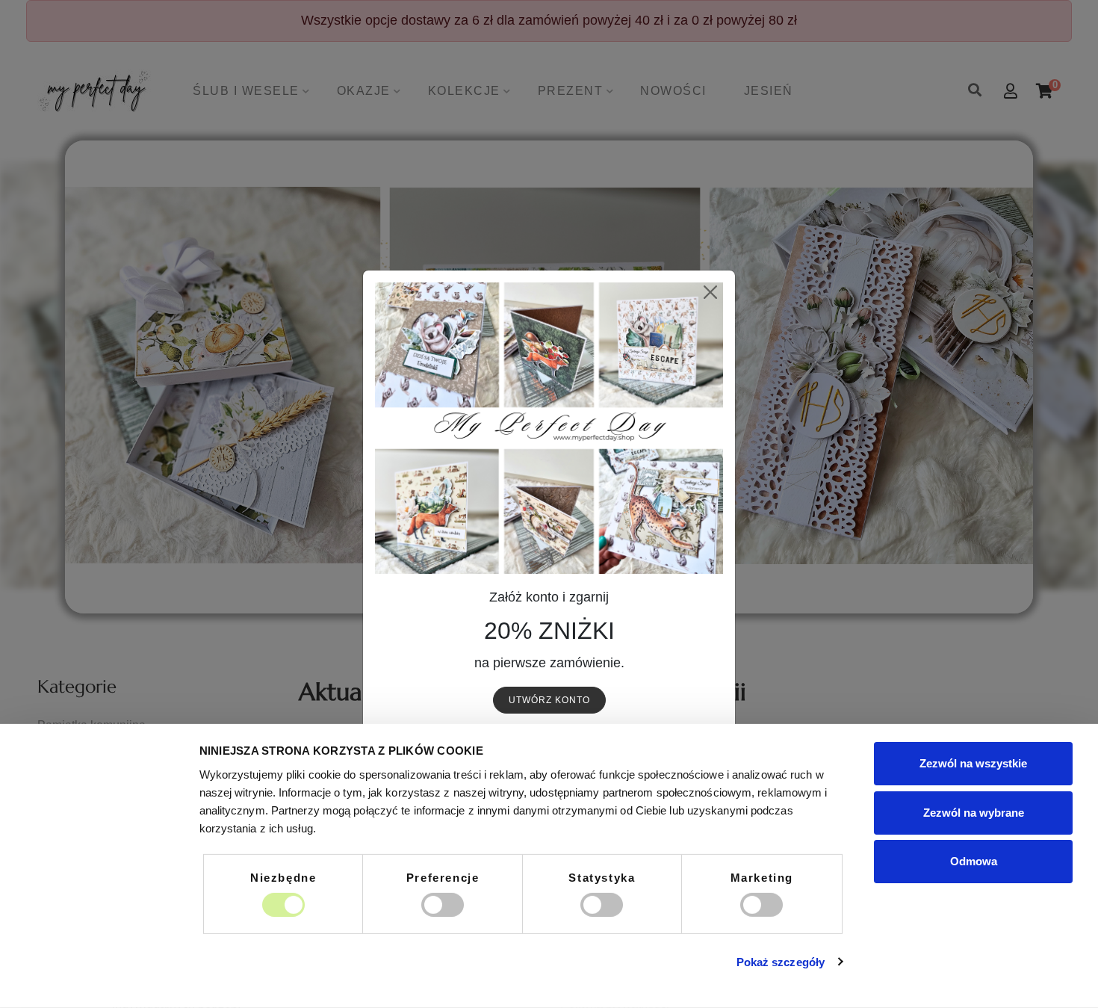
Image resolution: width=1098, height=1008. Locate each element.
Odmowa (973, 861)
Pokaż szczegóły (780, 962)
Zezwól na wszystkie (973, 763)
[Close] (710, 292)
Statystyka (601, 877)
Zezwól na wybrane (973, 812)
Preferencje (443, 877)
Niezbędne (283, 877)
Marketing (762, 877)
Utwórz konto (549, 700)
